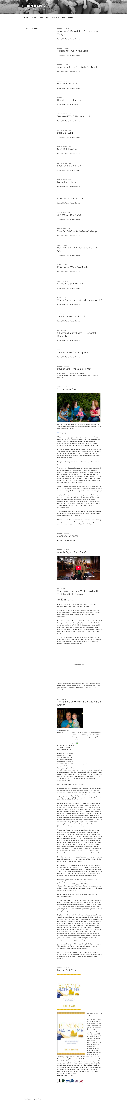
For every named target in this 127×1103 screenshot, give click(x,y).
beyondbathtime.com (68, 536)
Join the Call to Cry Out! (69, 215)
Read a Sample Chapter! (65, 1075)
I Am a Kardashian (66, 182)
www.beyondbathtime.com (66, 540)
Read (47, 17)
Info (63, 17)
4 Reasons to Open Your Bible (72, 50)
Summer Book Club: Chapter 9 (73, 352)
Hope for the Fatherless (69, 100)
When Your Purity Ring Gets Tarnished (77, 67)
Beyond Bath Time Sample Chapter (75, 368)
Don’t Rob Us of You (67, 149)
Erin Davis (34, 6)
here (58, 836)
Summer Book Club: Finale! (71, 316)
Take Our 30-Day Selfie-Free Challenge (77, 231)
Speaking (70, 17)
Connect (33, 17)
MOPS (85, 474)
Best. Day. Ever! (65, 132)
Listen (41, 17)
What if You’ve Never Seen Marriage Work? (79, 300)
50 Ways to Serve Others (70, 283)
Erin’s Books (55, 17)
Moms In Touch (94, 474)
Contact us (73, 491)
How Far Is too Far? (67, 83)
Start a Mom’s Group (67, 389)
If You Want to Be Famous (70, 198)
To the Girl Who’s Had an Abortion (74, 116)
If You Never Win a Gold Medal (73, 267)
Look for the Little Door (69, 165)
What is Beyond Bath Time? (71, 552)
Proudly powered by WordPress (32, 1099)
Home (26, 17)
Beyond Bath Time (66, 970)
